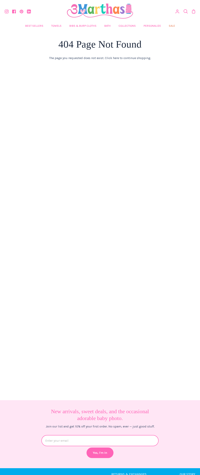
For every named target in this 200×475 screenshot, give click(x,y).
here (116, 58)
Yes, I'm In (100, 453)
